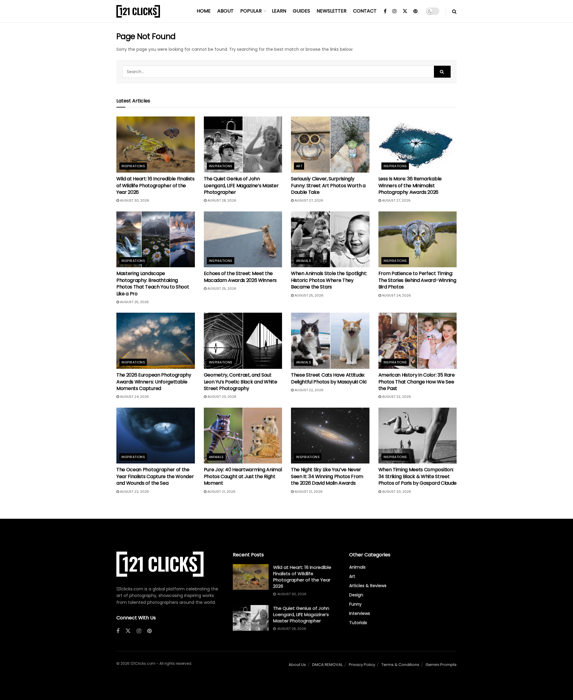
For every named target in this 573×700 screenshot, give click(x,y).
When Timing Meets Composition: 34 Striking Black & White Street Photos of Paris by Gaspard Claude (417, 476)
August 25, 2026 (134, 302)
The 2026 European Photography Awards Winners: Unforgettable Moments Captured (153, 382)
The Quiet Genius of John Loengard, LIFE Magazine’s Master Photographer (241, 185)
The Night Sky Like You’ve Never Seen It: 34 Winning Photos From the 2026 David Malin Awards (327, 476)
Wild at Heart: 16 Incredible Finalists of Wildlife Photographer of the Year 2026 (155, 185)
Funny (355, 604)
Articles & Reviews (367, 586)
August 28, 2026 (221, 200)
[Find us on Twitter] (405, 11)
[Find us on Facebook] (385, 11)
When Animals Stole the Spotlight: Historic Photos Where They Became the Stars (329, 280)
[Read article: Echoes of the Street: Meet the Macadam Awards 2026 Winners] (243, 239)
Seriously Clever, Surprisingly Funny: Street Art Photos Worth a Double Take (328, 185)
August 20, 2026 (396, 491)
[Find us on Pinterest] (415, 11)
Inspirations (133, 166)
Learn (279, 10)
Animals (303, 260)
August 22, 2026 (309, 390)
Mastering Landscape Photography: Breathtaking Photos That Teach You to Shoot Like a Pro (152, 283)
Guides (301, 10)
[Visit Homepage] (138, 11)
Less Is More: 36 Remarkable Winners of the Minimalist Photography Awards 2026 (410, 185)
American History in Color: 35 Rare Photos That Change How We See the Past (416, 382)
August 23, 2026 (221, 396)
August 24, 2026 (396, 295)
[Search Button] (454, 11)
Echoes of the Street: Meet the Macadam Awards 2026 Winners (240, 276)
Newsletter (331, 10)
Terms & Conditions (400, 664)
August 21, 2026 (221, 491)
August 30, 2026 (134, 200)
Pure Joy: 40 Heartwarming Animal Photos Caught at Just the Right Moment (243, 476)
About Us (297, 664)
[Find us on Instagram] (394, 11)
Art (299, 166)
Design (356, 595)
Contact (365, 10)
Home (204, 10)
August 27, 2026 (308, 200)
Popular (251, 10)
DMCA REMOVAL (327, 664)
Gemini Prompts (441, 664)
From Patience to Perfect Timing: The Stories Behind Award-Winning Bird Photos (417, 280)
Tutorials (358, 623)
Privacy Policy (362, 664)
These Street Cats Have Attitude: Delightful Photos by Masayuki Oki (328, 378)
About (225, 10)
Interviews (359, 613)
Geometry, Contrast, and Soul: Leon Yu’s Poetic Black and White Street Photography (240, 382)
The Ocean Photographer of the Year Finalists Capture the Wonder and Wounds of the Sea (155, 476)
